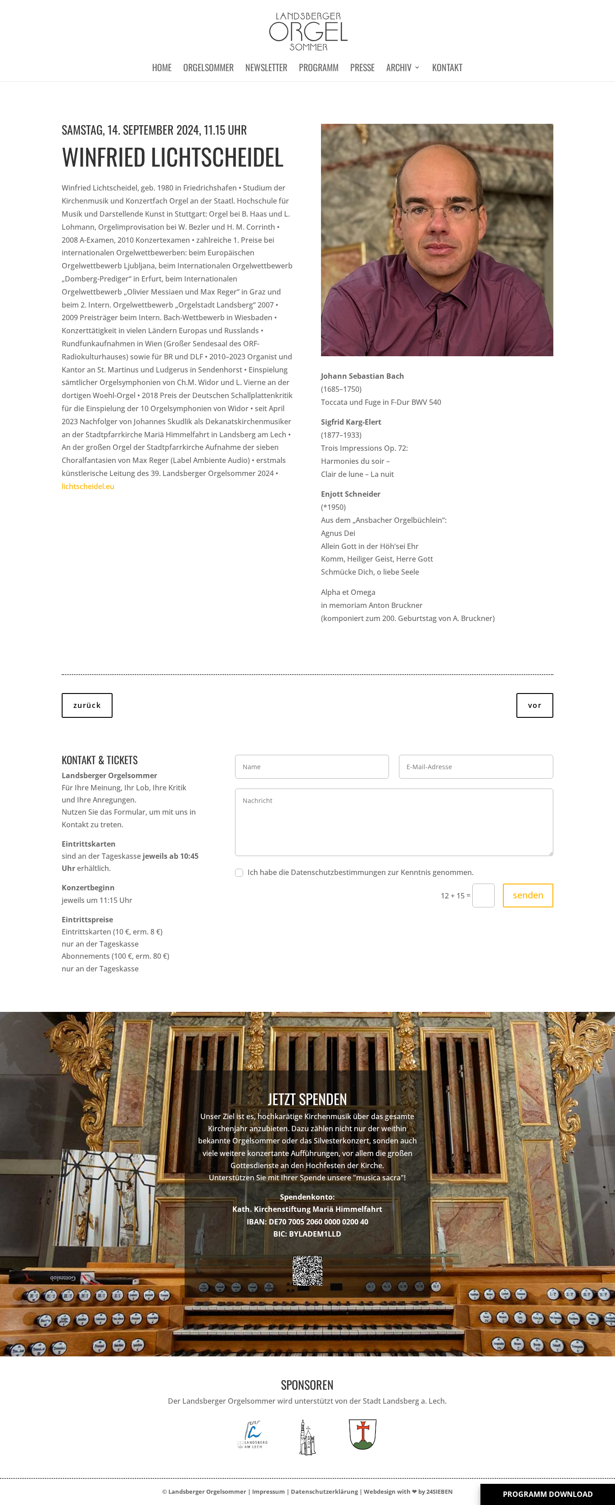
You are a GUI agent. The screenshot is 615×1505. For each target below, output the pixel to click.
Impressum (268, 1491)
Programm (319, 69)
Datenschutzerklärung (324, 1491)
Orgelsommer (208, 69)
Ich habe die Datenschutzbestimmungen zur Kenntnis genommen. (361, 872)
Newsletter (266, 69)
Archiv (399, 69)
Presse (362, 69)
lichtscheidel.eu (88, 486)
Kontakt (447, 69)
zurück (87, 705)
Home (162, 69)
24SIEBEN (439, 1491)
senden (528, 895)
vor (535, 705)
